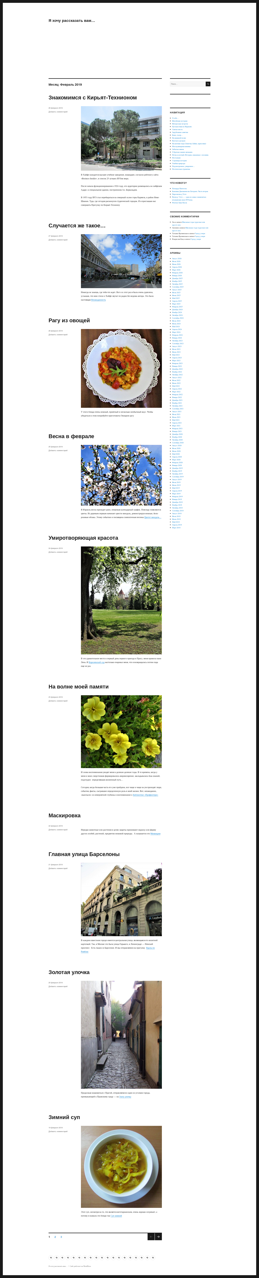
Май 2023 (176, 355)
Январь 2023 (177, 366)
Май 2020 (176, 454)
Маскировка (65, 815)
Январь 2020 (177, 465)
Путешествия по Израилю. (182, 126)
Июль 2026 (176, 261)
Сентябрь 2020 (178, 442)
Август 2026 (177, 258)
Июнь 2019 (176, 485)
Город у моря (200, 233)
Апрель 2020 (177, 457)
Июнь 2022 (176, 383)
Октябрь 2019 (177, 474)
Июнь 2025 (176, 295)
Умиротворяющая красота (83, 537)
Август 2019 (177, 479)
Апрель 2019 (177, 491)
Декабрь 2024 (177, 309)
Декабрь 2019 (177, 468)
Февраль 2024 (177, 335)
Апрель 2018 (177, 525)
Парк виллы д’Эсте (179, 194)
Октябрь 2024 (177, 315)
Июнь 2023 (176, 352)
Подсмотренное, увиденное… (183, 166)
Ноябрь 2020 (177, 437)
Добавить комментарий (58, 111)
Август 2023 (177, 346)
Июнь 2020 (176, 451)
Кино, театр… (177, 135)
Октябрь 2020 (177, 440)
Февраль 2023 (177, 363)
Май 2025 (176, 298)
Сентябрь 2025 (178, 287)
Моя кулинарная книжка (181, 146)
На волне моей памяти (79, 686)
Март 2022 (176, 391)
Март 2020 (176, 459)
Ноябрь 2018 (177, 505)
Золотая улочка (69, 972)
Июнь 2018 (176, 519)
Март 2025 (176, 304)
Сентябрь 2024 (178, 318)
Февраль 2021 (177, 428)
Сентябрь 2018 (178, 510)
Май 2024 (176, 326)
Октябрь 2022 (177, 374)
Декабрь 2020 (177, 434)
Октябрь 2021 (177, 406)
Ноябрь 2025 (177, 281)
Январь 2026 (177, 275)
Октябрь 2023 (177, 340)
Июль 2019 (176, 482)
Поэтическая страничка (181, 169)
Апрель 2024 (177, 329)
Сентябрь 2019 (178, 476)
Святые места (177, 129)
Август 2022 (177, 377)
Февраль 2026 (177, 272)
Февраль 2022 (177, 394)
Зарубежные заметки (180, 132)
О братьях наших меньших (182, 152)
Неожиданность (98, 299)
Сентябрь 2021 (178, 408)
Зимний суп (64, 1117)
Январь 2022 (177, 397)
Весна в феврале (71, 436)
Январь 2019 (177, 499)
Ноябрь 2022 (177, 372)
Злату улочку (125, 1096)
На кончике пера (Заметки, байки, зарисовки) (189, 143)
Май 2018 (176, 522)
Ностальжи (176, 157)
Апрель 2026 (177, 267)
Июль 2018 (176, 516)
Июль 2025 (176, 292)
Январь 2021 (177, 431)
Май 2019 (176, 488)
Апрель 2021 (177, 423)
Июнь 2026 (176, 264)
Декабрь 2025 (177, 278)
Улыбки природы (178, 163)
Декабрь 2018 (177, 502)
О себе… (175, 118)
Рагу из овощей (69, 320)
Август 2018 (177, 513)
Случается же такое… (77, 225)
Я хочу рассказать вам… (72, 20)
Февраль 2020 (177, 462)
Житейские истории (179, 121)
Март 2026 (176, 270)
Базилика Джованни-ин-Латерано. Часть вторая (190, 191)
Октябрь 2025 (177, 284)
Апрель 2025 (177, 301)
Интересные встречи (180, 123)
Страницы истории (179, 160)
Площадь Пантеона (179, 188)
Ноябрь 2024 (177, 312)
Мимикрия (155, 833)
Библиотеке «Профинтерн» (145, 794)
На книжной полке (179, 138)
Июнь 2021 (176, 417)
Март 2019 (176, 493)
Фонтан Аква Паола (179, 202)
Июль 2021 (176, 414)
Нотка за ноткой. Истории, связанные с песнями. (190, 155)
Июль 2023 (176, 349)
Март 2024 (176, 332)
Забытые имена (178, 149)
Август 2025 (177, 289)
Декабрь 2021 (177, 400)
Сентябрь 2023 (178, 343)
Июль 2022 (176, 380)
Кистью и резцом (178, 140)
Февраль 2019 (177, 496)
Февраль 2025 (177, 306)
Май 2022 (176, 386)
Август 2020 (177, 445)
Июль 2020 (176, 448)
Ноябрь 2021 (177, 403)
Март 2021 (176, 425)
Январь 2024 (177, 338)
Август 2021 (177, 411)
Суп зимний (116, 1215)
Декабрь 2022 (177, 369)
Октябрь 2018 (177, 508)
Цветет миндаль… (152, 517)
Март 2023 (176, 360)
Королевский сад (96, 662)
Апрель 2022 (177, 389)
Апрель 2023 (177, 357)
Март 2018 (176, 527)
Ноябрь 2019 (177, 471)
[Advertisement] (129, 58)
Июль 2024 (176, 321)
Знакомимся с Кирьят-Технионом (93, 97)
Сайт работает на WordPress (80, 1266)
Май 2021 (176, 420)
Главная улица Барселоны (84, 854)
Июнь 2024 (176, 323)
